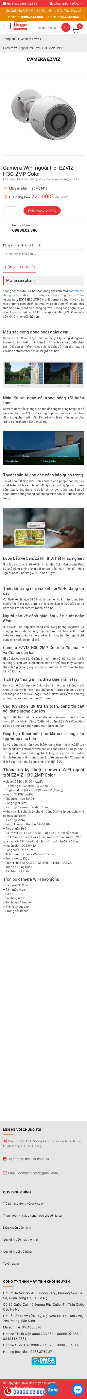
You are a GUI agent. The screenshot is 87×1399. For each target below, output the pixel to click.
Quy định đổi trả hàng (17, 1251)
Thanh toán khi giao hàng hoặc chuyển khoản (33, 1215)
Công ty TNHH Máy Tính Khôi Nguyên (36, 1281)
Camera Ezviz (43, 59)
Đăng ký (78, 3)
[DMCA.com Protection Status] (43, 1361)
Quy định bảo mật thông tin (21, 1239)
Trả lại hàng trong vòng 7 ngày (23, 1203)
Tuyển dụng (11, 1263)
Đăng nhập (61, 3)
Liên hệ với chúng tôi (22, 1130)
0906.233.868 (32, 17)
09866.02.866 (68, 17)
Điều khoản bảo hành (17, 1227)
